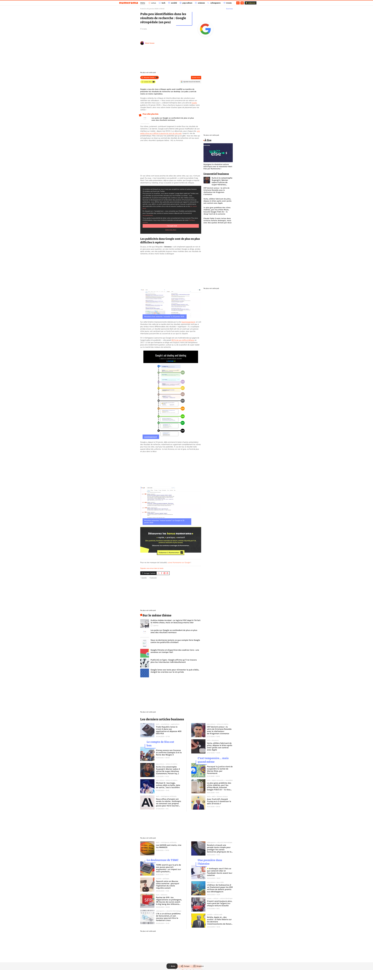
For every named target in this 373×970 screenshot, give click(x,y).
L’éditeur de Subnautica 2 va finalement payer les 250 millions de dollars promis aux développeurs (220, 888)
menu (142, 3)
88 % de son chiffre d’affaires (183, 340)
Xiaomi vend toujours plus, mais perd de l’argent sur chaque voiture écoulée (219, 903)
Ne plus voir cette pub (148, 72)
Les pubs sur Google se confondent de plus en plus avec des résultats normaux (173, 119)
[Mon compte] (238, 2)
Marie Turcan (149, 43)
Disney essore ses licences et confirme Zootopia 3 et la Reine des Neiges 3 (169, 752)
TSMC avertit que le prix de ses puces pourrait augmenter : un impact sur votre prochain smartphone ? (168, 868)
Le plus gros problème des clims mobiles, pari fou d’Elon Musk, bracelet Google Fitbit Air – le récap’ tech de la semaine (217, 210)
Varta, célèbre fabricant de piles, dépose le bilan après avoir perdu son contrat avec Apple (217, 201)
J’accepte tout (172, 226)
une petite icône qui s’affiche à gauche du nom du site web (170, 132)
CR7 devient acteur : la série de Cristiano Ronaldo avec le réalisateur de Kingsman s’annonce (216, 191)
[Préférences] (242, 2)
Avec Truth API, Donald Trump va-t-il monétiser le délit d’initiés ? (219, 801)
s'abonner (251, 3)
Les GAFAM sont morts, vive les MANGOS (168, 846)
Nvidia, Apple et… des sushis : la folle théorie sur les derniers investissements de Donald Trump (219, 920)
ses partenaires (148, 215)
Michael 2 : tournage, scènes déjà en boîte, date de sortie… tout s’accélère (168, 785)
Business (229, 9)
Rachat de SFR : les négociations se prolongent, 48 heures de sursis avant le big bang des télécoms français (169, 900)
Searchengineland (188, 322)
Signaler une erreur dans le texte (151, 568)
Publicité (153, 577)
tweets (194, 103)
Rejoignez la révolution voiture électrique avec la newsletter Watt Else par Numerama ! (217, 166)
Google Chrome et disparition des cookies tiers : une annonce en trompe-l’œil (175, 651)
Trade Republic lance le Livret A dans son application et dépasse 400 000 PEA (168, 730)
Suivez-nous (196, 77)
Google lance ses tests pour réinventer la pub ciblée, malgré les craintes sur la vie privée (175, 671)
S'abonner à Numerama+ (169, 552)
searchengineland (150, 437)
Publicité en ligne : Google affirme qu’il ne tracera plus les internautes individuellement (174, 661)
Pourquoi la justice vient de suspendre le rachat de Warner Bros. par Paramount (220, 769)
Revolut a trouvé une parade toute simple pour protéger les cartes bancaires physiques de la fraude (219, 848)
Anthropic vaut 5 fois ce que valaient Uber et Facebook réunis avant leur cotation (219, 871)
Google (144, 577)
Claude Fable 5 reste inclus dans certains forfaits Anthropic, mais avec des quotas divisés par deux (217, 220)
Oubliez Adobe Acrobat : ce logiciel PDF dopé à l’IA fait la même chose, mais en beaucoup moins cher (175, 621)
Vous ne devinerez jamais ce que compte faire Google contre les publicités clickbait (175, 641)
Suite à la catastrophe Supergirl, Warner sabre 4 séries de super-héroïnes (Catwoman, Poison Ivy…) (222, 181)
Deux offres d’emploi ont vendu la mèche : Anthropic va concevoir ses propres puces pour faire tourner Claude (168, 802)
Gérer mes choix (170, 230)
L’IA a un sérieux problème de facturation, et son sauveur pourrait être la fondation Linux (168, 917)
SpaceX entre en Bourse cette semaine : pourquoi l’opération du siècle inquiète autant (167, 884)
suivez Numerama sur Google (179, 562)
